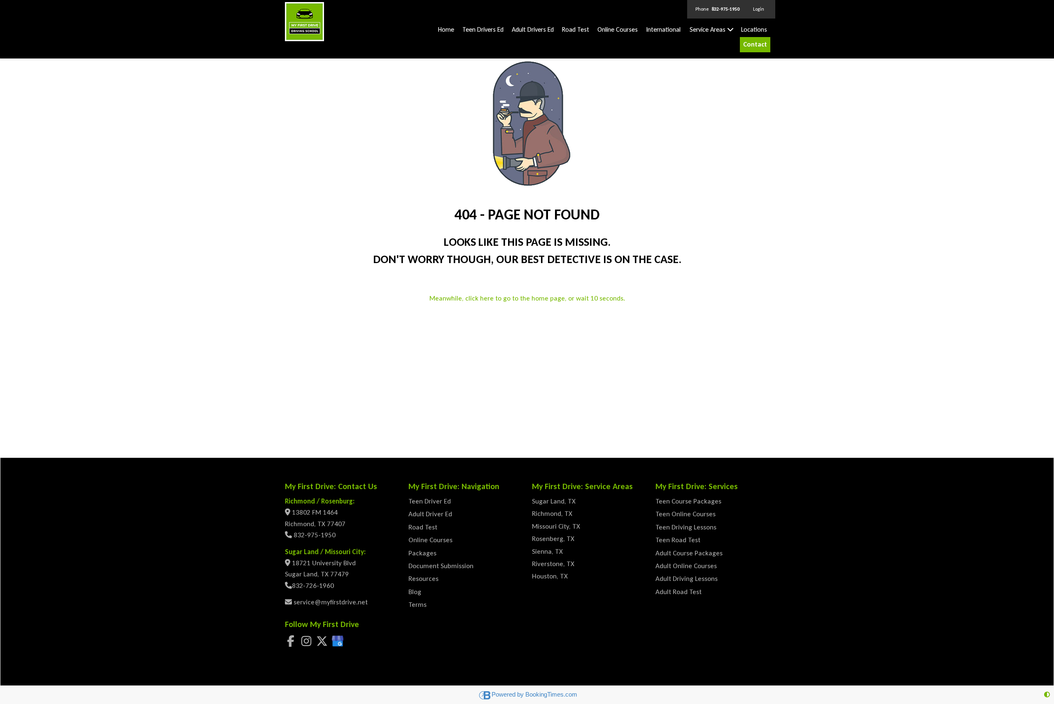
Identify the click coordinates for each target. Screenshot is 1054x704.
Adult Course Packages (689, 553)
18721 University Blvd (324, 563)
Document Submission (440, 566)
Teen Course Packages (688, 501)
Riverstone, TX (553, 563)
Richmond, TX (552, 513)
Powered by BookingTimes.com (534, 694)
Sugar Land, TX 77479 (317, 574)
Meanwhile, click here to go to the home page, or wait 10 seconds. (527, 298)
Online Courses (617, 29)
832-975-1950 (314, 535)
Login (758, 9)
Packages (422, 553)
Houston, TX (550, 576)
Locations (754, 29)
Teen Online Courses (685, 514)
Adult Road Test (678, 591)
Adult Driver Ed (430, 514)
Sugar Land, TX (554, 501)
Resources (423, 578)
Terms (417, 604)
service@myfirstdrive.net (330, 602)
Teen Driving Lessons (685, 527)
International (663, 29)
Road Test (575, 29)
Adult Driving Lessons (686, 578)
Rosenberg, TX (553, 538)
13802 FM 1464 (315, 512)
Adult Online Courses (686, 566)
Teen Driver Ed (429, 501)
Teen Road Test (677, 540)
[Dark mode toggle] (1047, 694)
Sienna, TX (547, 551)
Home (446, 29)
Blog (414, 591)
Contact (755, 44)
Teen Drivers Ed (483, 29)
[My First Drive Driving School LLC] (304, 21)
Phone (717, 9)
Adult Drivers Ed (533, 29)
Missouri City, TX (556, 526)
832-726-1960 (313, 585)
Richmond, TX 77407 (315, 524)
